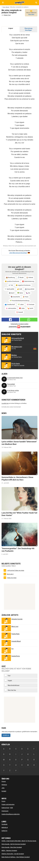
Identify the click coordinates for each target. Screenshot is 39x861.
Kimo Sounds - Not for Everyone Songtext (14, 844)
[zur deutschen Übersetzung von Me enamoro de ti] (34, 348)
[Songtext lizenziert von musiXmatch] (19, 326)
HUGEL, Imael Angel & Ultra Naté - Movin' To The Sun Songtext (20, 841)
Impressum (5, 811)
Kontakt (4, 791)
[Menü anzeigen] (3, 2)
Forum (3, 801)
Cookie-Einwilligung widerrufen (11, 814)
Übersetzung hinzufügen (28, 29)
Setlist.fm (4, 831)
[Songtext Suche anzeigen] (36, 2)
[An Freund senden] (28, 319)
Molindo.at (5, 827)
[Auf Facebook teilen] (10, 319)
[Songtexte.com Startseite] (19, 2)
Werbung (4, 784)
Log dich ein (5, 403)
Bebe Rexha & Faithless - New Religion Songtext (16, 857)
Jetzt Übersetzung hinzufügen (18, 253)
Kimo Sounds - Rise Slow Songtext (12, 847)
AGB (11, 807)
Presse (4, 781)
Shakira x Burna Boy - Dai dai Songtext (13, 854)
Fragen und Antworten (8, 804)
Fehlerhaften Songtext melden (19, 324)
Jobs (3, 788)
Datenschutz (5, 807)
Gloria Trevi (7, 15)
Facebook (4, 824)
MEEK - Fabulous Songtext (9, 850)
